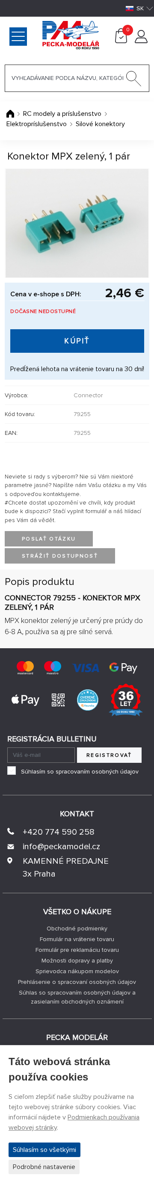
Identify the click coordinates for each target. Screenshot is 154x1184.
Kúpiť (77, 341)
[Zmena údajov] (141, 41)
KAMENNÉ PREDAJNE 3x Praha (66, 867)
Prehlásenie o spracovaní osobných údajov (77, 982)
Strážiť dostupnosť (60, 556)
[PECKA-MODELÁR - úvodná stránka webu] (38, 34)
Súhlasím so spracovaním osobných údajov (80, 771)
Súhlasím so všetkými (44, 1150)
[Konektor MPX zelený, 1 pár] (77, 223)
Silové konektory (100, 124)
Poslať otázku (49, 539)
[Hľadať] (134, 80)
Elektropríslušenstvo (36, 124)
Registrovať (109, 755)
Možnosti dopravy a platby (77, 960)
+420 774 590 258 (59, 832)
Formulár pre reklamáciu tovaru (77, 950)
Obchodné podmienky (77, 928)
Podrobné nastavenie (44, 1167)
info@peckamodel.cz (61, 846)
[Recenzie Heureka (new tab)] (88, 699)
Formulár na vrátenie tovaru (77, 939)
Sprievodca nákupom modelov (77, 971)
